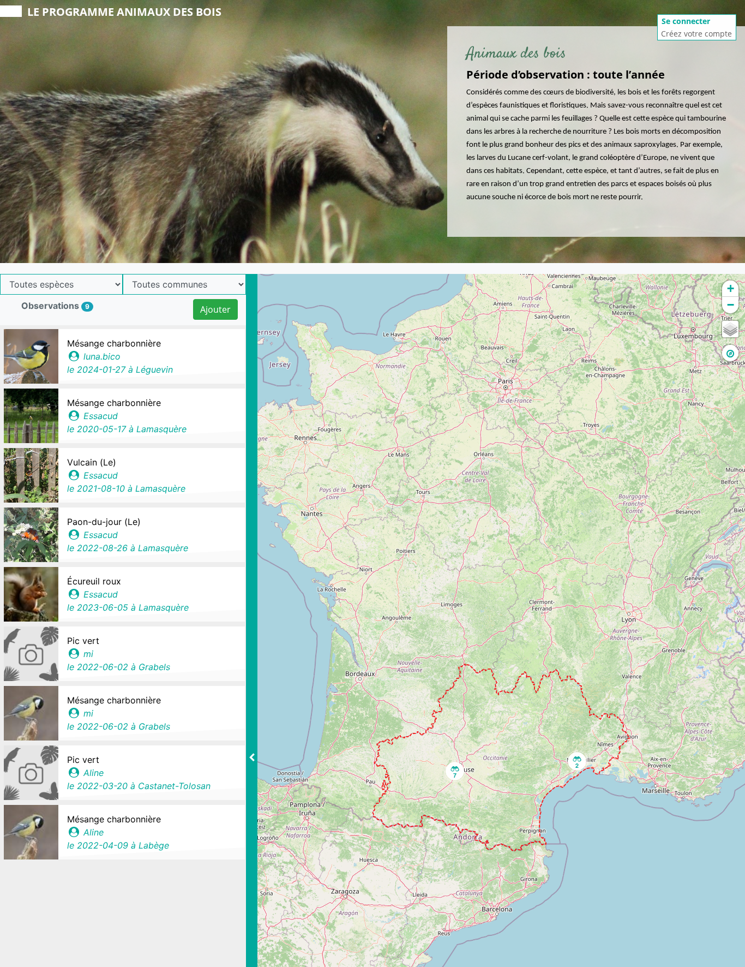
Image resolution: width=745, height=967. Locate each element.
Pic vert (83, 640)
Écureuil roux (94, 581)
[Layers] (730, 329)
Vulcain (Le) (91, 462)
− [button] (730, 305)
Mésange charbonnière (114, 343)
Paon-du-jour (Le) (104, 521)
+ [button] (730, 288)
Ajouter (215, 309)
